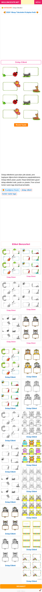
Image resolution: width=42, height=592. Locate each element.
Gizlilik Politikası (21, 591)
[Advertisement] (21, 37)
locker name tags (9, 194)
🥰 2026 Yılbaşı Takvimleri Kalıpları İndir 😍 (21, 12)
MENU (38, 2)
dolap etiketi (27, 190)
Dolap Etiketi (11, 277)
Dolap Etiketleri (17, 8)
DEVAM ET (21, 586)
